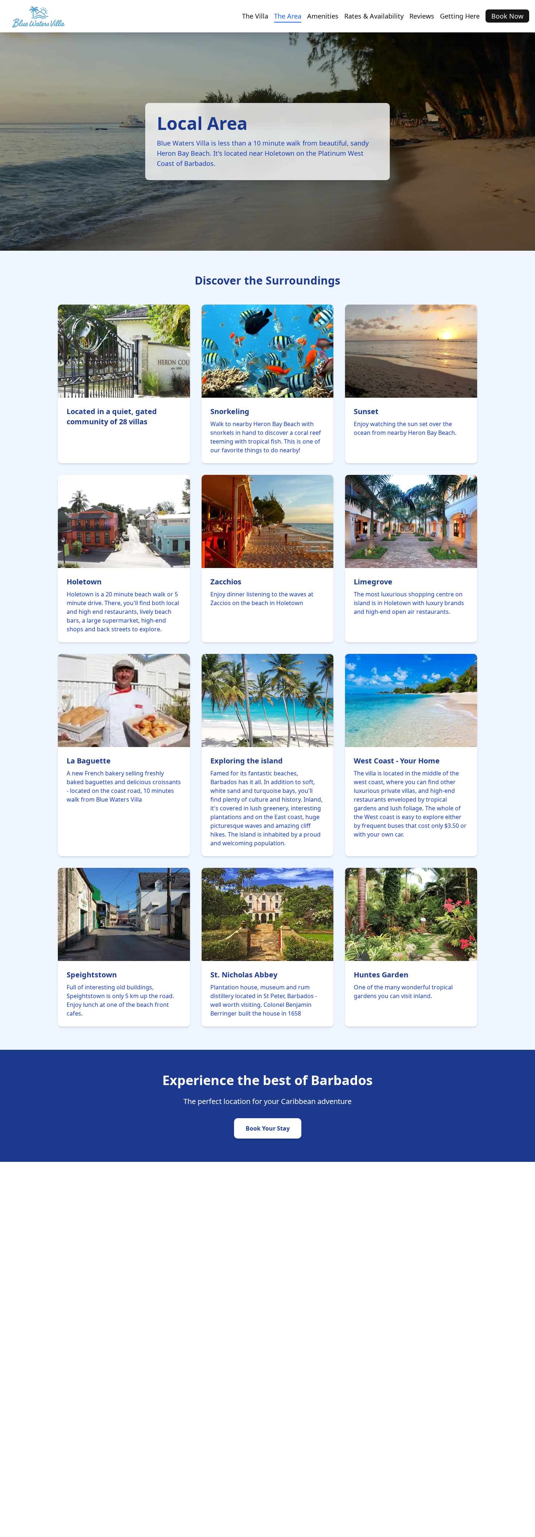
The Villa (255, 16)
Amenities (322, 16)
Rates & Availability (374, 16)
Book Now (507, 16)
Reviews (421, 16)
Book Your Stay (268, 1128)
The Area (287, 16)
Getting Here (460, 16)
